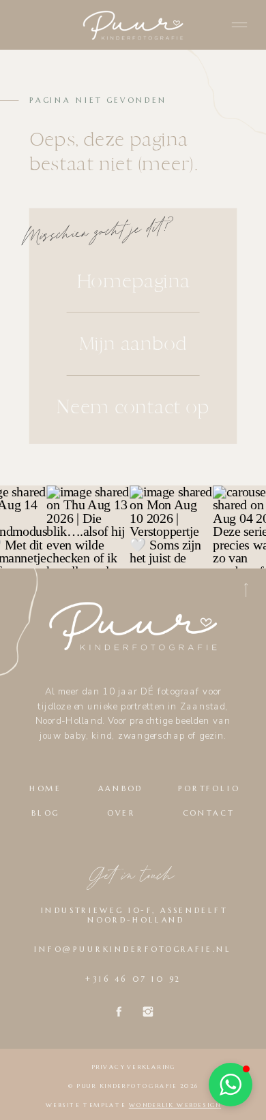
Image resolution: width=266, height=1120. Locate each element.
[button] (230, 1084)
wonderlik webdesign (175, 1104)
